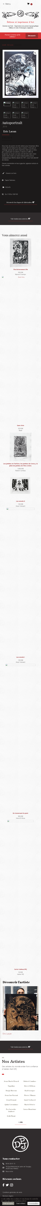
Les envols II (20, 501)
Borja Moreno (11, 1091)
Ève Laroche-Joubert (11, 1110)
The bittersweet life (20, 269)
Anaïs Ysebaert (30, 1100)
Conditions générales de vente (12, 1192)
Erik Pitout (11, 1116)
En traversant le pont (20, 813)
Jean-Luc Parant (11, 1095)
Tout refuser (20, 1203)
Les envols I (20, 657)
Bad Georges (30, 1091)
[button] (7, 3)
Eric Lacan (10, 45)
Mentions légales (8, 1196)
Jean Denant (11, 1100)
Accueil (4, 45)
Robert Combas (30, 1081)
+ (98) (20, 1122)
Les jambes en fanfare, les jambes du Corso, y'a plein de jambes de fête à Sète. (20, 465)
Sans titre (20, 425)
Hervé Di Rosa (29, 1086)
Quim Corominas (11, 1104)
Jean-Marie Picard (11, 1081)
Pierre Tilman (29, 1095)
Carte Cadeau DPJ (20, 969)
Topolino (11, 1086)
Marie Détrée (29, 1104)
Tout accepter (8, 1203)
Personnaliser (33, 1203)
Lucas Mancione (29, 1109)
